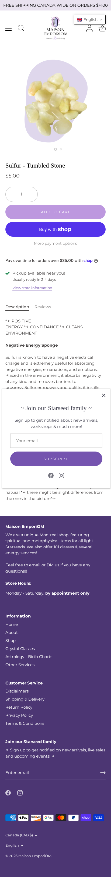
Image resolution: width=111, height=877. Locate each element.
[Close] (104, 395)
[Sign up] (103, 772)
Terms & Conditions (24, 723)
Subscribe (56, 459)
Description (17, 306)
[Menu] (9, 28)
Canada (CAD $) (19, 835)
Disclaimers (17, 691)
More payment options (55, 243)
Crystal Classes (20, 648)
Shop (10, 640)
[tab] (19, 307)
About (11, 632)
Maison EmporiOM (34, 856)
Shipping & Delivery (24, 699)
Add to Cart (55, 212)
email (34, 564)
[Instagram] (61, 475)
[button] (89, 19)
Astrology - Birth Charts (28, 656)
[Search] (21, 29)
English (12, 845)
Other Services (19, 664)
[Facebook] (51, 475)
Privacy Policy (19, 715)
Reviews (42, 306)
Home (11, 624)
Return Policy (18, 707)
